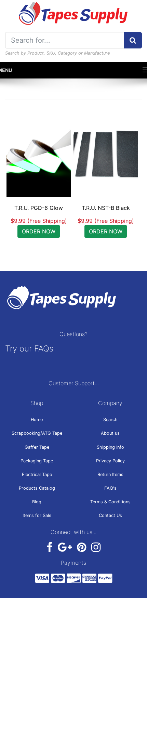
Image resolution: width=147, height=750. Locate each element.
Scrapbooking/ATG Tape (37, 433)
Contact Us (110, 515)
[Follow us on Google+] (65, 547)
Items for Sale (37, 515)
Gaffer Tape (37, 447)
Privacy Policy (110, 460)
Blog (36, 501)
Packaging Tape (37, 460)
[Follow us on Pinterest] (81, 547)
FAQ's (110, 488)
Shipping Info (110, 447)
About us (110, 433)
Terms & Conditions (110, 501)
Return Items (110, 474)
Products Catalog (37, 488)
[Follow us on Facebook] (49, 547)
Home (37, 419)
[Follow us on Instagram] (96, 547)
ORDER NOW (38, 231)
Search (110, 419)
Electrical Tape (37, 474)
